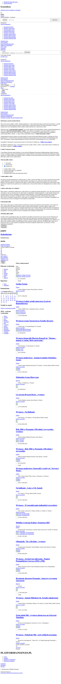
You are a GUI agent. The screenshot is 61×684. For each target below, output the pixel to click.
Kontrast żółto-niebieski (10, 37)
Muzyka (6, 269)
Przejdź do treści (8, 3)
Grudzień (6, 333)
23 (4, 300)
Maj (5, 323)
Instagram (3, 49)
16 (4, 298)
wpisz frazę (6, 20)
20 (12, 298)
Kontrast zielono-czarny (10, 35)
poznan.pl (3, 244)
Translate (12, 86)
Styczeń (6, 317)
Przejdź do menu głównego (11, 2)
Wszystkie (8, 163)
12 (10, 296)
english (2, 16)
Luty (5, 319)
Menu (2, 88)
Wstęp (5, 316)
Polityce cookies (17, 146)
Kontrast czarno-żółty (9, 32)
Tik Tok (13, 117)
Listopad (6, 332)
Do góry (18, 649)
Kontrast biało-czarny (9, 29)
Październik (7, 330)
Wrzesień (6, 329)
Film (5, 272)
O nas (5, 656)
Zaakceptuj (3, 227)
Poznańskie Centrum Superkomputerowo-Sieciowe (12, 673)
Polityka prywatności (9, 661)
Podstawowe (9, 166)
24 (6, 300)
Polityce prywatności (46, 142)
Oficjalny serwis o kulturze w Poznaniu (10, 10)
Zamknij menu (4, 41)
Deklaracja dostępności (9, 659)
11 (8, 296)
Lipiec (5, 326)
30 (4, 302)
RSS (21, 117)
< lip (2, 291)
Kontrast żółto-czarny (9, 31)
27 (12, 300)
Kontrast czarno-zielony (10, 34)
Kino (5, 284)
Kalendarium (6, 234)
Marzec (6, 320)
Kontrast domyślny (8, 27)
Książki (6, 273)
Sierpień (6, 327)
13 (12, 296)
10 (6, 296)
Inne (5, 276)
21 (14, 298)
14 (14, 296)
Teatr (5, 270)
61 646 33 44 (4, 56)
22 (1, 300)
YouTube (8, 117)
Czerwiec (6, 324)
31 (6, 302)
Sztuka (5, 275)
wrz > (12, 291)
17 (6, 298)
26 (10, 300)
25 (8, 300)
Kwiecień (6, 322)
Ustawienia (3, 225)
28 (14, 300)
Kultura (8, 244)
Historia (6, 277)
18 (8, 298)
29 (1, 302)
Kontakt (6, 658)
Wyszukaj (55, 19)
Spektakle (6, 285)
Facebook (3, 48)
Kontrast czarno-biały (9, 28)
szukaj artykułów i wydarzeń (8, 53)
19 (10, 298)
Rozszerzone (9, 164)
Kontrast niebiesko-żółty (10, 38)
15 (1, 298)
